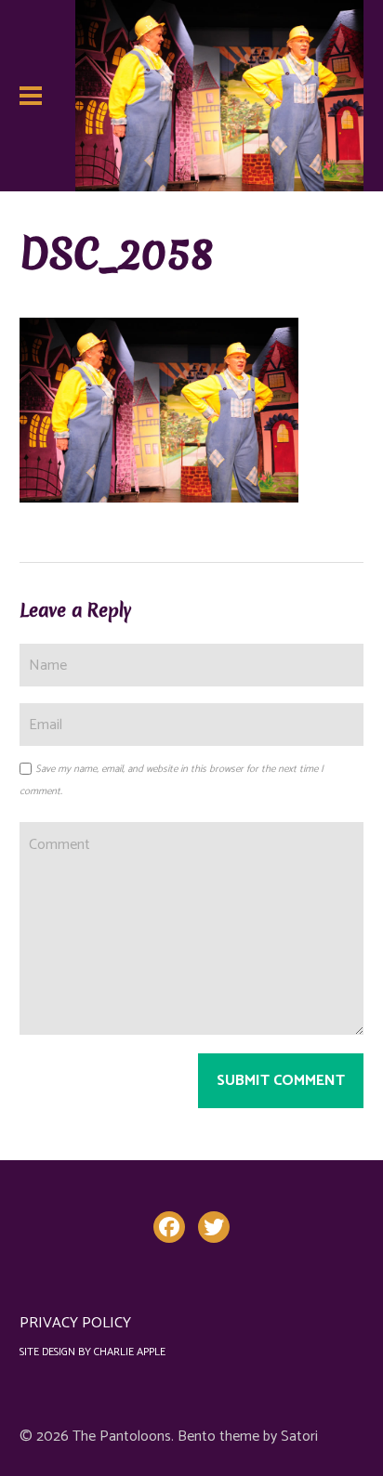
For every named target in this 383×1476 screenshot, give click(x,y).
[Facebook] (169, 1227)
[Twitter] (214, 1227)
